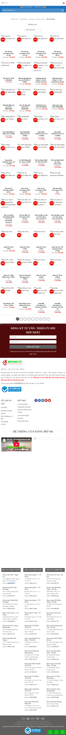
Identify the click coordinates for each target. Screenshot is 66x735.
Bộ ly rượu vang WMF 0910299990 (57, 106)
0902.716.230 (33, 659)
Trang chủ (14, 19)
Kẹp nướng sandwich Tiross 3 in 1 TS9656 (57, 133)
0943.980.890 (55, 608)
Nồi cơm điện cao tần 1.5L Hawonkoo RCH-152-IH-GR (57, 217)
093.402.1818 (11, 596)
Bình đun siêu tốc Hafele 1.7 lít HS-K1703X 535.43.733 (41, 80)
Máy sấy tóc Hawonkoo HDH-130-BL (8, 190)
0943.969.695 (55, 646)
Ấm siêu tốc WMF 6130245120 (8, 79)
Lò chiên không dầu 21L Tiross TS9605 (25, 161)
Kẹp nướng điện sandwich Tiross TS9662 (25, 133)
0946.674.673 (33, 583)
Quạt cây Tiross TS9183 (41, 276)
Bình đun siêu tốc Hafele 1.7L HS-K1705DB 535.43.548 (57, 80)
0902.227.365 (33, 621)
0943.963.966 (55, 697)
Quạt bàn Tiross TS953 (41, 248)
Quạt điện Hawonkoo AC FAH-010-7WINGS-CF (41, 306)
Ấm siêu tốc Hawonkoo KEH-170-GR (24, 53)
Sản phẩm (23, 19)
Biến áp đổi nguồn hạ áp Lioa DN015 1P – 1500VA (24, 80)
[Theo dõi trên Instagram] (39, 400)
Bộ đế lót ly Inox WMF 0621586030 (41, 106)
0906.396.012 (33, 646)
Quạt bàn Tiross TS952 (25, 248)
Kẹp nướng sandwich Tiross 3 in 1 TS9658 (8, 162)
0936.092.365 (55, 596)
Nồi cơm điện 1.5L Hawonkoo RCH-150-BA (24, 217)
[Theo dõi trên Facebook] (36, 400)
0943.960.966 (11, 621)
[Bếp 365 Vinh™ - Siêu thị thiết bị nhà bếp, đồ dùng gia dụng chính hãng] (33, 3)
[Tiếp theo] (48, 319)
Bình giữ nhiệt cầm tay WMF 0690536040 (8, 107)
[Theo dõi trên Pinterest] (46, 400)
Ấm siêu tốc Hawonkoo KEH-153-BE (8, 53)
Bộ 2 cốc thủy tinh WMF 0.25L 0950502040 (24, 107)
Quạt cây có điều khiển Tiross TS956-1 (8, 277)
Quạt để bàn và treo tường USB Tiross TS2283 (25, 305)
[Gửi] (62, 10)
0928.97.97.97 (33, 684)
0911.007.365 (33, 634)
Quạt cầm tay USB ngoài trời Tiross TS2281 (57, 248)
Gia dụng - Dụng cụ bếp (37, 19)
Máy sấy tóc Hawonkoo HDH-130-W (41, 190)
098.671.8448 (33, 608)
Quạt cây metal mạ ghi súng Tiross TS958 (25, 277)
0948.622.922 (55, 684)
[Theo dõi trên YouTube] (49, 400)
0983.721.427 (55, 706)
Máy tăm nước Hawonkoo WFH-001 (57, 190)
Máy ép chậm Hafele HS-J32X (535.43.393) (57, 162)
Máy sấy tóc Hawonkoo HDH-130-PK (24, 190)
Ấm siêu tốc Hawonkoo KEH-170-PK (41, 53)
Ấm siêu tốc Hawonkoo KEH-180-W (57, 53)
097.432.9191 (33, 672)
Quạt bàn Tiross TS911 (9, 248)
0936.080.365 (18, 383)
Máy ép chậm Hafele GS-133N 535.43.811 (41, 161)
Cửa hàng (62, 733)
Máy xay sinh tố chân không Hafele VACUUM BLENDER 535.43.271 (8, 218)
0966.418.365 (33, 710)
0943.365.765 (55, 583)
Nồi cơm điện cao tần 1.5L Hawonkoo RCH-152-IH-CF (41, 217)
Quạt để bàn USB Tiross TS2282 (8, 304)
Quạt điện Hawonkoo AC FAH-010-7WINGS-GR (57, 306)
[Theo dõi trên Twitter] (42, 400)
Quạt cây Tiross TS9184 (57, 276)
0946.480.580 (33, 697)
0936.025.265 (55, 659)
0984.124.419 (11, 646)
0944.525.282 (55, 672)
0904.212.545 (11, 634)
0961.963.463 (11, 608)
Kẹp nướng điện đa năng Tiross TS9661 (8, 133)
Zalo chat (56, 733)
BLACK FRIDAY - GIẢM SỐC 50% (33, 7)
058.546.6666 (55, 634)
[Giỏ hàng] (64, 3)
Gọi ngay (50, 733)
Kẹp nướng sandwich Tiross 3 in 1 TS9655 (41, 133)
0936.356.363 (33, 596)
